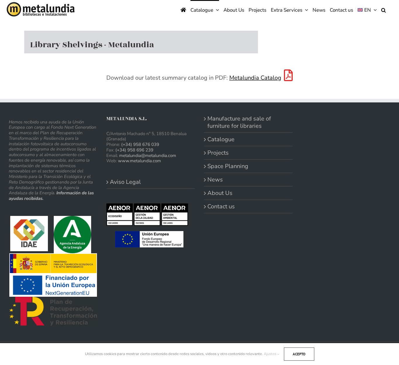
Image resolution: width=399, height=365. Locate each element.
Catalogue (221, 139)
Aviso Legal (125, 182)
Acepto (299, 354)
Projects (218, 152)
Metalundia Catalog (255, 78)
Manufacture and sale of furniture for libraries (239, 122)
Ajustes (270, 354)
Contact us (221, 206)
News (215, 179)
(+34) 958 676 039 (140, 144)
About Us (220, 193)
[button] (383, 9)
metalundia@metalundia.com (147, 155)
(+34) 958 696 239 (134, 150)
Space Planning (227, 166)
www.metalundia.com (139, 161)
